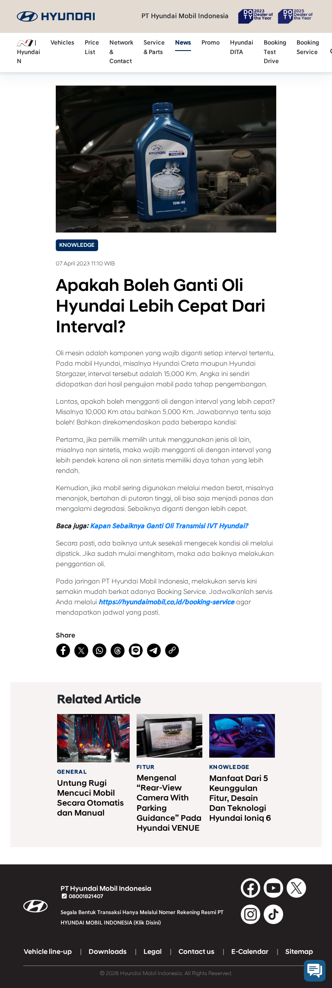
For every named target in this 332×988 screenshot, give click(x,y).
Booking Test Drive (275, 52)
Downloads (108, 951)
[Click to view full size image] (166, 158)
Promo (210, 43)
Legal (153, 951)
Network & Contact (121, 52)
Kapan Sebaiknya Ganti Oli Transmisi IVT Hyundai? (169, 526)
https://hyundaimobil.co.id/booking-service (166, 602)
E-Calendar (249, 951)
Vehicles (62, 43)
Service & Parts (154, 47)
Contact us (196, 951)
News (183, 43)
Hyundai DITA (241, 47)
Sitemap (299, 951)
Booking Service (308, 47)
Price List (92, 47)
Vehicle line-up (48, 951)
